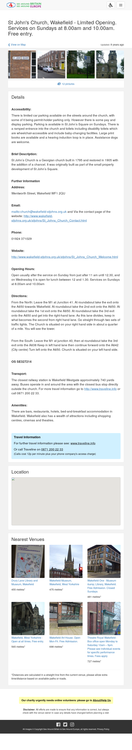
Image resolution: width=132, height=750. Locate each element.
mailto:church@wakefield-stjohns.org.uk (39, 211)
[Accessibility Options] (111, 5)
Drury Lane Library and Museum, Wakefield (24, 582)
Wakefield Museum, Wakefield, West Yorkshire (64, 582)
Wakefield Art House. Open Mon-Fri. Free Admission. (64, 639)
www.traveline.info (83, 443)
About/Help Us (102, 700)
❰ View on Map (17, 44)
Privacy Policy (103, 729)
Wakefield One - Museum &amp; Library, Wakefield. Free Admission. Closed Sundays (101, 586)
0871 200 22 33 (52, 449)
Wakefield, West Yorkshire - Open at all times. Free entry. (27, 639)
